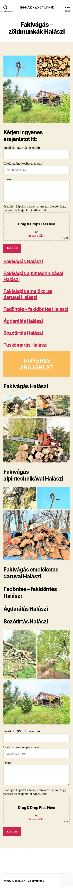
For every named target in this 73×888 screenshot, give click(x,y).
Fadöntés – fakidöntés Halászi (35, 309)
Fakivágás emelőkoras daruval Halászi (27, 294)
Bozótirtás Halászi (23, 333)
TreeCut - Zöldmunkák (36, 7)
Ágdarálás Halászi (23, 321)
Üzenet (7, 179)
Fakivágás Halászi (23, 261)
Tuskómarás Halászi (25, 345)
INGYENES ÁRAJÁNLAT (36, 364)
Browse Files (36, 235)
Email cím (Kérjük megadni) (21, 148)
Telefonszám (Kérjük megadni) (23, 163)
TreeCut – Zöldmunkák (29, 881)
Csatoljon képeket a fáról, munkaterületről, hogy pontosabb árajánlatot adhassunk (35, 222)
